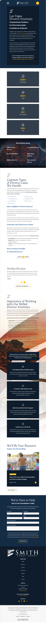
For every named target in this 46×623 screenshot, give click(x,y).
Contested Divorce (12, 196)
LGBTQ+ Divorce (28, 201)
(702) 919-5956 (23, 595)
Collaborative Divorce (29, 199)
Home (23, 561)
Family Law (23, 570)
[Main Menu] (8, 3)
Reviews (23, 573)
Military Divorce (11, 203)
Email (24, 516)
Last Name (25, 511)
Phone (8, 516)
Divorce (23, 567)
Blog (23, 576)
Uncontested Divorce (12, 199)
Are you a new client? (11, 520)
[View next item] (24, 282)
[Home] (22, 3)
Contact (23, 579)
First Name (9, 511)
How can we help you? (11, 525)
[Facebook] (21, 601)
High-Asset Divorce (29, 196)
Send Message (23, 541)
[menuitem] (13, 149)
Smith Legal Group (22, 33)
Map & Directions (23, 590)
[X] (27, 601)
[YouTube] (24, 601)
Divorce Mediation (12, 201)
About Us (23, 564)
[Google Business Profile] (19, 601)
